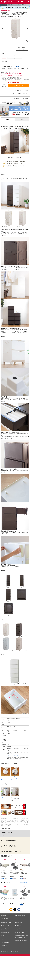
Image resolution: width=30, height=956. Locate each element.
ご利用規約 (17, 929)
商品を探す (3, 915)
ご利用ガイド (4, 945)
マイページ (3, 939)
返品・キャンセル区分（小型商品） (14, 755)
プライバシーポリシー (20, 932)
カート (2, 935)
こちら (17, 951)
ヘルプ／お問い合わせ (20, 915)
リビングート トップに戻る (21, 90)
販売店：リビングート (23, 47)
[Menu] (2, 2)
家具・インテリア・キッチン (14, 4)
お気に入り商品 (4, 918)
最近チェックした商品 (6, 922)
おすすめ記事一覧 (5, 932)
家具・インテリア (25, 4)
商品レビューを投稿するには (21, 98)
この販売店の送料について (22, 50)
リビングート (4, 835)
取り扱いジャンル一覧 (6, 925)
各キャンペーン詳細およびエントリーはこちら (12, 75)
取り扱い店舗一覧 (5, 929)
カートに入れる (19, 85)
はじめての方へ (18, 925)
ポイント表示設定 (5, 942)
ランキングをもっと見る (24, 855)
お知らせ (17, 918)
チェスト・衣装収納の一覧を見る (20, 93)
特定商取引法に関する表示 (21, 940)
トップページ (3, 4)
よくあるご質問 (18, 922)
